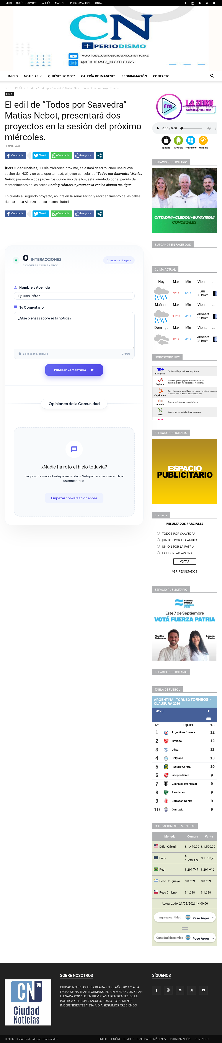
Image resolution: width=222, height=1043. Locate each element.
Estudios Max (50, 1039)
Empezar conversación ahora (74, 498)
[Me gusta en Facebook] (84, 155)
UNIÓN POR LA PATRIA (178, 546)
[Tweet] (41, 155)
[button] (212, 76)
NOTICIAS (31, 76)
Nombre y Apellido (34, 287)
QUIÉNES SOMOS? (26, 3)
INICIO (8, 3)
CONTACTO (100, 3)
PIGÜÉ (19, 88)
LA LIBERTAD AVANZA (177, 553)
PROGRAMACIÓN (80, 3)
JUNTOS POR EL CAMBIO (179, 540)
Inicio (8, 88)
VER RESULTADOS (184, 571)
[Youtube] (214, 3)
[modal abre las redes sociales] (99, 155)
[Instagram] (192, 3)
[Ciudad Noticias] (111, 38)
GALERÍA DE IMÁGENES (53, 3)
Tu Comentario (31, 307)
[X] (207, 3)
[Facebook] (185, 3)
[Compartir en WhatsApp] (61, 155)
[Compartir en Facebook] (15, 155)
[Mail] (199, 3)
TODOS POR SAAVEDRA (178, 533)
